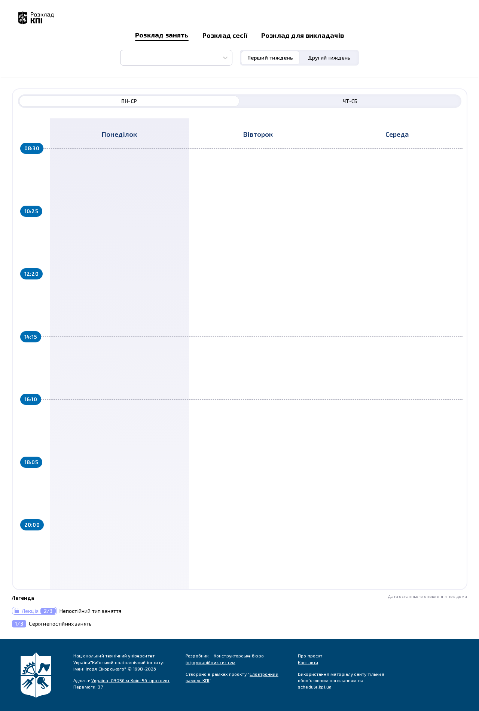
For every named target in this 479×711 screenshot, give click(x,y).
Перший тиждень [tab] (270, 57)
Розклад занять (162, 35)
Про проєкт (310, 655)
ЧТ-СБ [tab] (350, 101)
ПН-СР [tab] (129, 101)
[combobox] (124, 57)
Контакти (308, 662)
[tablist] (299, 58)
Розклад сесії (224, 35)
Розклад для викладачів (302, 35)
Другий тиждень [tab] (329, 57)
